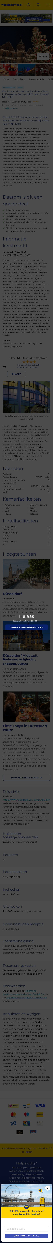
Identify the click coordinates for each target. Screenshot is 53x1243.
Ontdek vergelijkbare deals (26, 627)
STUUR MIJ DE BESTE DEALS (26, 1236)
